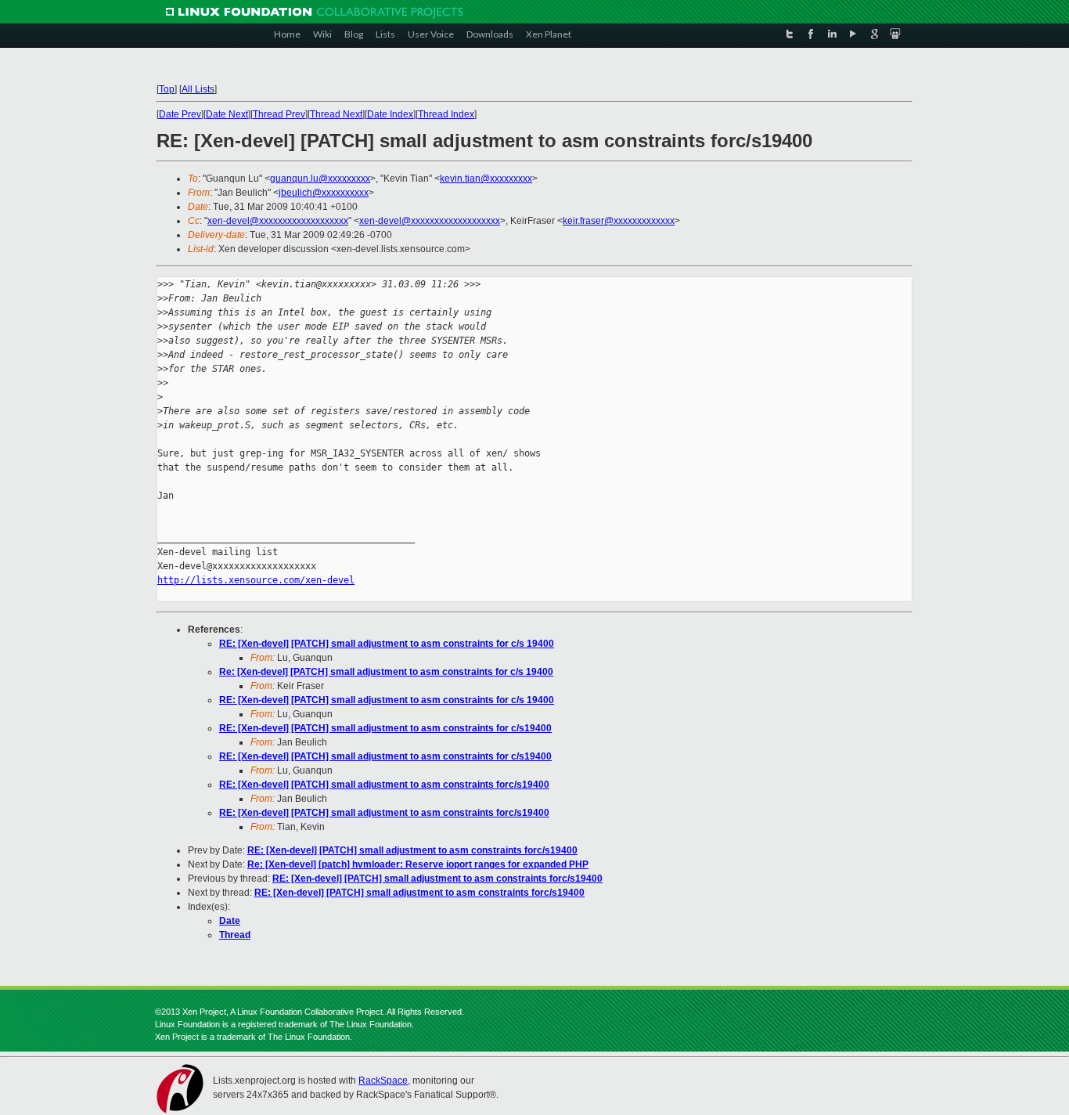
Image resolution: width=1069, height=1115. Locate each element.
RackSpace (383, 1080)
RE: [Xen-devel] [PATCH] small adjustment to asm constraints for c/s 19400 (386, 643)
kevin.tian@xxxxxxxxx (486, 178)
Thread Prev (279, 114)
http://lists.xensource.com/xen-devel (256, 580)
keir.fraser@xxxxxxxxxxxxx (619, 220)
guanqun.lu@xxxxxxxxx (320, 178)
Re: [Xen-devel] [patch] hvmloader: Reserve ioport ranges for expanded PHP (417, 864)
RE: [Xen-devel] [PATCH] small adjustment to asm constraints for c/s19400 (385, 728)
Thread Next (336, 114)
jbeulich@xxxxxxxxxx (324, 192)
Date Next (227, 114)
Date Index (390, 114)
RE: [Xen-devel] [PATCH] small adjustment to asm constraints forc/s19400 (384, 784)
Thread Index (446, 114)
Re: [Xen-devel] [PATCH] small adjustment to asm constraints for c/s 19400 (386, 671)
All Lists (198, 89)
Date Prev (180, 114)
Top (167, 89)
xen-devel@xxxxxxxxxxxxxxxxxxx (277, 220)
